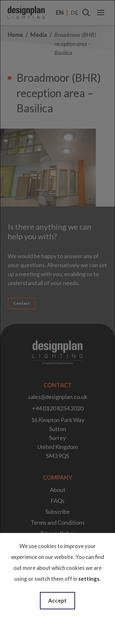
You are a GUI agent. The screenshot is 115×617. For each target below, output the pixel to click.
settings (88, 578)
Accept (57, 600)
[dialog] (57, 308)
